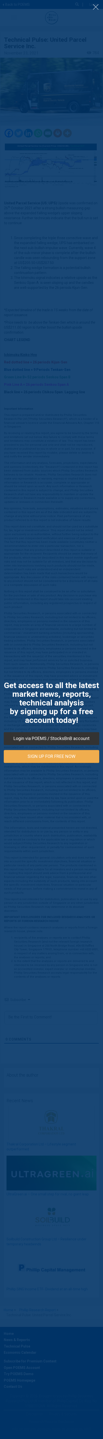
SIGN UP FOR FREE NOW (52, 756)
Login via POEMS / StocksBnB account (52, 738)
